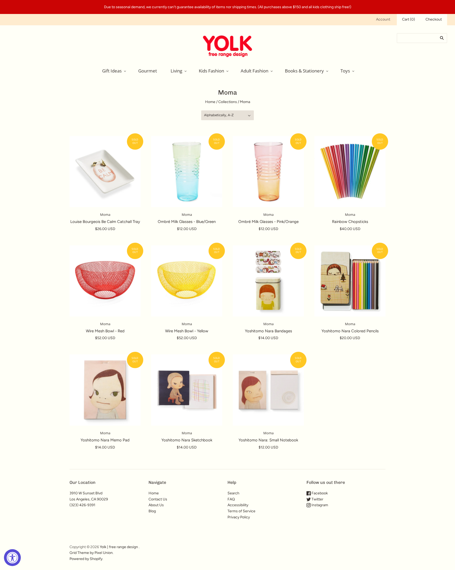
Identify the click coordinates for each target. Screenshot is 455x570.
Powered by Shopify (86, 559)
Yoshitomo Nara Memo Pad (105, 440)
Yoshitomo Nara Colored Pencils (350, 331)
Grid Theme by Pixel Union (91, 552)
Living (176, 71)
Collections (227, 102)
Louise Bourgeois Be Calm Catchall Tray (105, 221)
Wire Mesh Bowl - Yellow (186, 331)
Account (383, 19)
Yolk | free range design (119, 547)
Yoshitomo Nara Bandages (268, 331)
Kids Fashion (211, 71)
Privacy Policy (239, 517)
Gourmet (147, 71)
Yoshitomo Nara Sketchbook (186, 440)
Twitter (317, 499)
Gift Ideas (112, 71)
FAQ (231, 499)
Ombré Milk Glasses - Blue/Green (187, 221)
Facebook (319, 493)
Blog (152, 511)
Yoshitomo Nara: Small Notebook (268, 440)
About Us (156, 505)
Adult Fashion (254, 71)
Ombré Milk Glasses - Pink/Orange (268, 221)
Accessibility (238, 505)
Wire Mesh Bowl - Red (105, 331)
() (408, 19)
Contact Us (158, 499)
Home (210, 102)
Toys (345, 71)
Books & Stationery (304, 71)
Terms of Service (241, 511)
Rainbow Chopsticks (350, 221)
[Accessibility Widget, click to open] (12, 557)
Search (233, 493)
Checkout (434, 19)
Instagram (319, 505)
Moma (105, 214)
